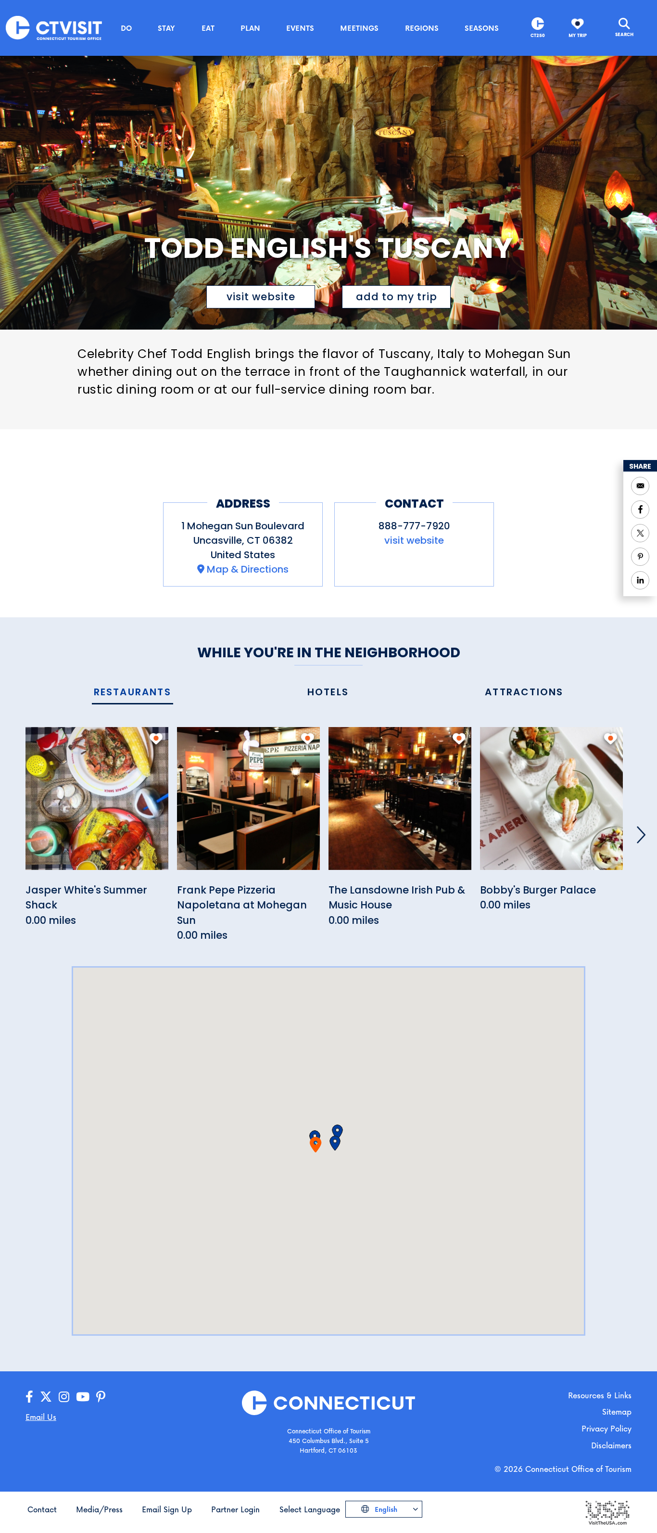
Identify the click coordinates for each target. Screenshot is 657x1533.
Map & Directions (248, 569)
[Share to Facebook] (640, 509)
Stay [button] (166, 28)
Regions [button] (422, 28)
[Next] (641, 834)
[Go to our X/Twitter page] (46, 1397)
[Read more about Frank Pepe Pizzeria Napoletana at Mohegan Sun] (248, 804)
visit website (261, 297)
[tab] (132, 692)
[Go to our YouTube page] (82, 1397)
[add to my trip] (156, 738)
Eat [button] (208, 28)
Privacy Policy (606, 1428)
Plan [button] (250, 28)
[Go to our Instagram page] (64, 1397)
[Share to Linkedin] (640, 580)
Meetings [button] (359, 28)
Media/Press (99, 1509)
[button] (335, 1143)
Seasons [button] (482, 28)
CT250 (538, 35)
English (385, 1509)
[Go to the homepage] (54, 27)
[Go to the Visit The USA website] (607, 1512)
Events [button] (300, 28)
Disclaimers (611, 1445)
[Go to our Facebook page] (29, 1397)
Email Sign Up (167, 1509)
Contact (42, 1509)
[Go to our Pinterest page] (100, 1397)
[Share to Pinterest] (640, 557)
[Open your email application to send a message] (640, 486)
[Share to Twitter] (640, 533)
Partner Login (235, 1509)
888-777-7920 (414, 526)
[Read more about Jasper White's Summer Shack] (96, 804)
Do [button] (126, 28)
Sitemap (617, 1411)
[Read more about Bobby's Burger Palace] (551, 804)
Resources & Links (600, 1395)
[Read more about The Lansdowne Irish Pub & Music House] (399, 804)
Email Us (40, 1417)
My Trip (578, 35)
